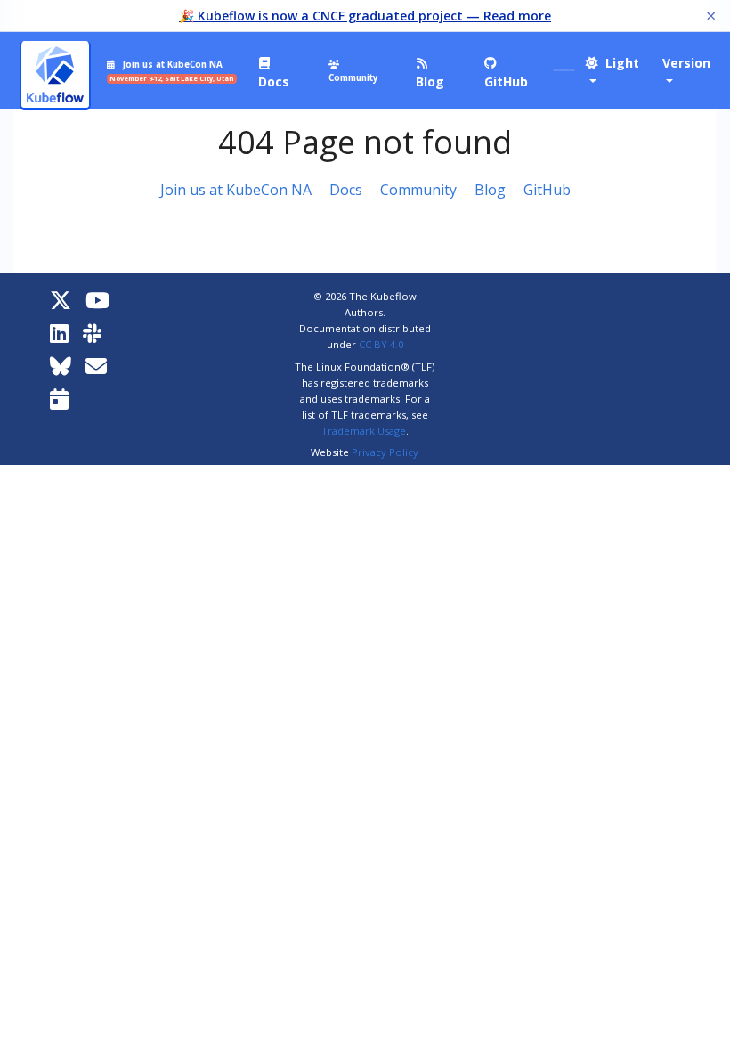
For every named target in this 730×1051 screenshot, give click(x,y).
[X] (60, 299)
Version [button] (686, 62)
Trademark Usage (363, 430)
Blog (490, 190)
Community (418, 190)
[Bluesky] (60, 365)
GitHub (547, 190)
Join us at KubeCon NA (236, 190)
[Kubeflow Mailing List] (96, 365)
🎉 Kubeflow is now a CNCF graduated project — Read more (365, 15)
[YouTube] (97, 299)
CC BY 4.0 (381, 344)
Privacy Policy (385, 452)
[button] (615, 72)
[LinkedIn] (59, 332)
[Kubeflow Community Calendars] (59, 398)
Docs (345, 190)
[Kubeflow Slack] (92, 332)
